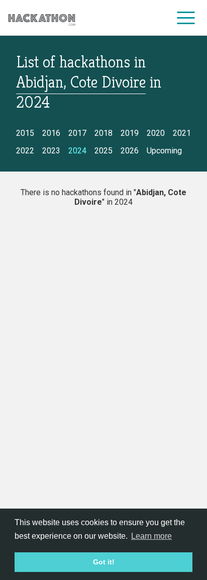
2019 (130, 133)
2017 (77, 133)
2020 (156, 133)
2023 (51, 150)
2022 (25, 150)
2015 (25, 133)
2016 (51, 133)
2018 (103, 133)
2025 (103, 150)
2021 (182, 133)
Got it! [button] (104, 562)
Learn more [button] (151, 536)
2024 (77, 150)
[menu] (186, 17)
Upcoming (164, 150)
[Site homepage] (41, 18)
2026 (130, 150)
